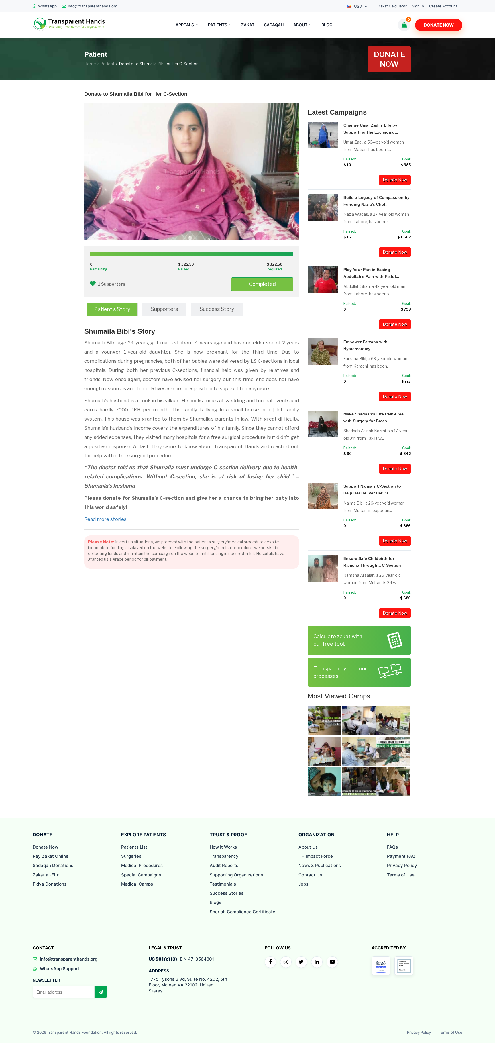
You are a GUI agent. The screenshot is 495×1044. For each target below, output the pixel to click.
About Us (308, 847)
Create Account (443, 6)
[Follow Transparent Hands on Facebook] (270, 962)
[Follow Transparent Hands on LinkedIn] (317, 962)
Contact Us (310, 875)
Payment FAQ (401, 856)
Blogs (215, 902)
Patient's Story (112, 309)
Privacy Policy (402, 865)
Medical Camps (137, 884)
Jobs (303, 884)
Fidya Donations (49, 884)
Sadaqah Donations (53, 865)
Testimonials (223, 884)
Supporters (164, 309)
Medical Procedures (142, 865)
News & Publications (319, 865)
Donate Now (439, 25)
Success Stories (226, 893)
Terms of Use (401, 875)
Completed (262, 284)
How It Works (223, 847)
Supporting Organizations (236, 875)
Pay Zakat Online (50, 856)
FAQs (392, 847)
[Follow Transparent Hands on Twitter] (301, 962)
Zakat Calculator (392, 6)
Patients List (134, 847)
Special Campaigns (141, 875)
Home (90, 63)
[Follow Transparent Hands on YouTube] (332, 962)
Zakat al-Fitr (46, 875)
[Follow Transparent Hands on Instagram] (286, 962)
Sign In (418, 6)
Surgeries (131, 856)
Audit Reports (224, 865)
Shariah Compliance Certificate (242, 912)
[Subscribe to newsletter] (100, 992)
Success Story (217, 309)
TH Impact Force (315, 856)
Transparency (224, 856)
